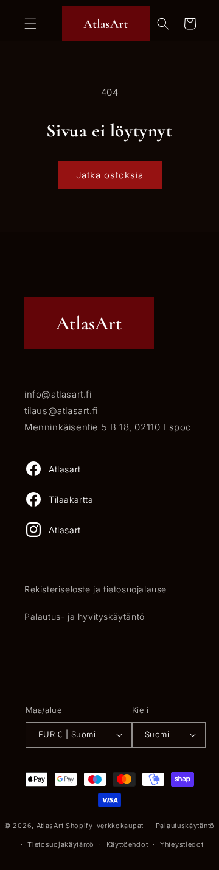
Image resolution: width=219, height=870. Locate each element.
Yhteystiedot (181, 844)
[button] (30, 23)
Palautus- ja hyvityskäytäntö (84, 616)
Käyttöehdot (127, 844)
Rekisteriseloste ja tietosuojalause (95, 589)
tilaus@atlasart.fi (61, 410)
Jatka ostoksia (110, 175)
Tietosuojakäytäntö (60, 844)
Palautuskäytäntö (185, 825)
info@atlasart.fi (58, 394)
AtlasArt (50, 825)
